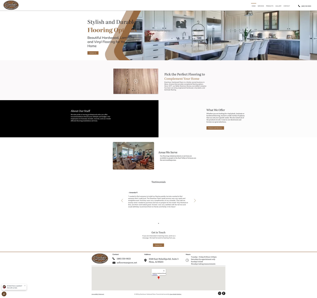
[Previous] (122, 200)
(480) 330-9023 (306, 6)
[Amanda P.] (158, 223)
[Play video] (136, 81)
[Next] (195, 200)
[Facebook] (223, 293)
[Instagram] (219, 293)
